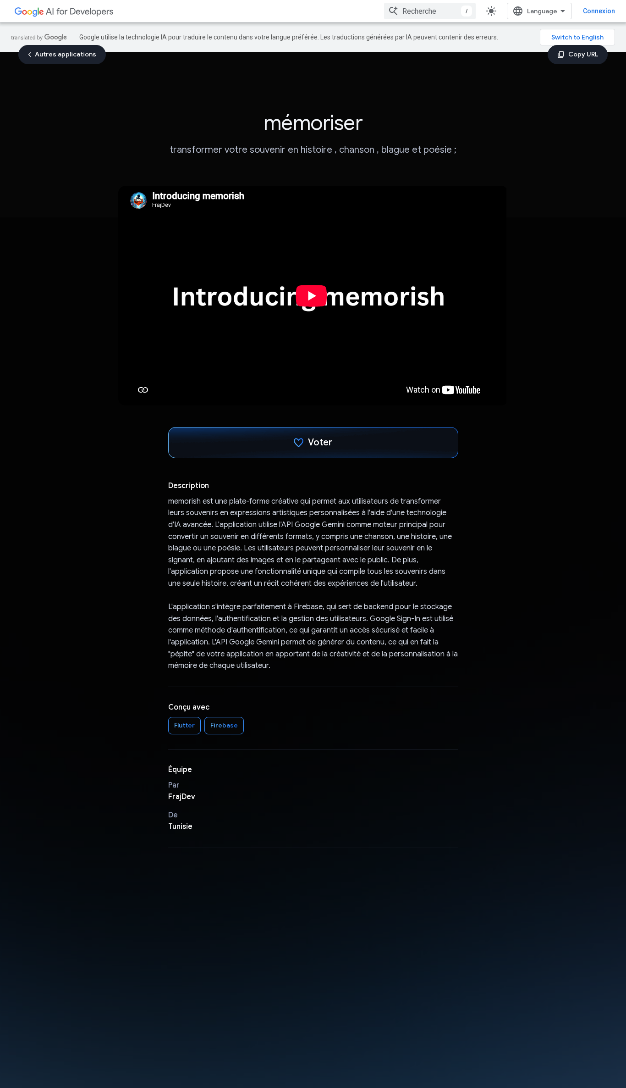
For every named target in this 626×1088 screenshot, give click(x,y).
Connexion (599, 11)
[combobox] (430, 11)
